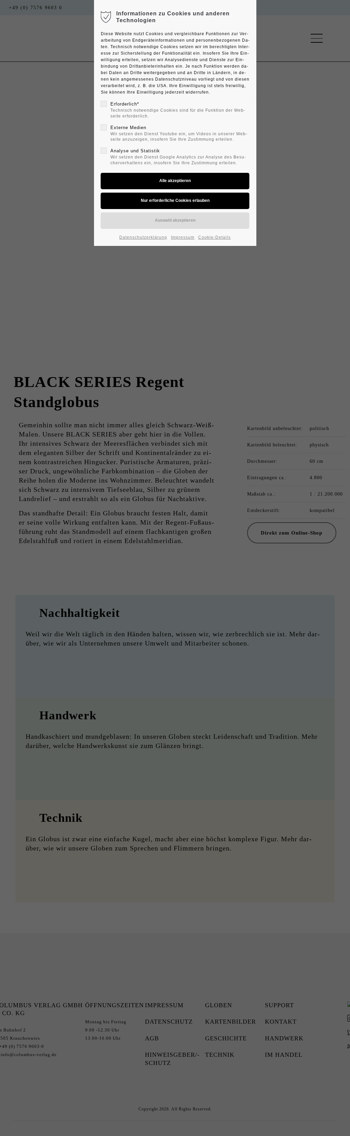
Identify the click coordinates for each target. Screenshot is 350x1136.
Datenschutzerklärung (143, 237)
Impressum (182, 237)
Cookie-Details (214, 237)
